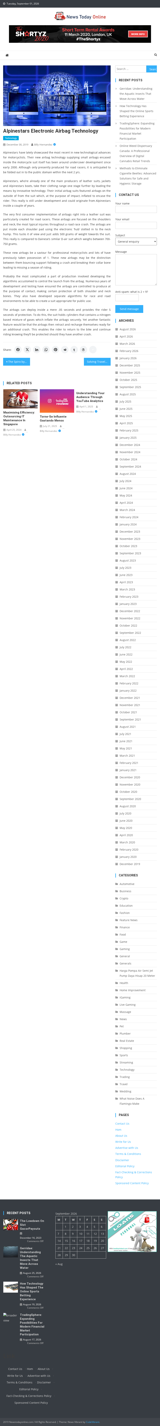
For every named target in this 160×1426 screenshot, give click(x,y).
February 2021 (129, 763)
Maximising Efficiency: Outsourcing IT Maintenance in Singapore (19, 418)
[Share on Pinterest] (55, 349)
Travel (124, 1084)
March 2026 (127, 344)
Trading (125, 1077)
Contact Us (122, 1123)
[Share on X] (27, 349)
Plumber (125, 1033)
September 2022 (130, 633)
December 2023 (130, 531)
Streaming (126, 1062)
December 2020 (130, 777)
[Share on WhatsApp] (46, 349)
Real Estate (127, 1041)
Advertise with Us (126, 1148)
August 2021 (128, 727)
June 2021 (126, 741)
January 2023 (128, 604)
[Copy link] (93, 349)
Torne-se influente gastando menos (53, 418)
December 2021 (130, 698)
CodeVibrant (92, 1422)
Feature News (129, 920)
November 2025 (130, 372)
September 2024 (130, 466)
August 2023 (128, 560)
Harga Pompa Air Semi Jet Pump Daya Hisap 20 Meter (137, 973)
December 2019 (130, 864)
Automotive (127, 884)
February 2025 (129, 430)
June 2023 (126, 575)
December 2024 (130, 445)
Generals (125, 963)
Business (125, 891)
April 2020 (126, 835)
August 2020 (128, 806)
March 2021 (127, 755)
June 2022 (126, 654)
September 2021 (130, 719)
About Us (121, 1136)
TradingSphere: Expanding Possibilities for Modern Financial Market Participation (137, 130)
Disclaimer (122, 1160)
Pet (122, 1026)
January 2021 (128, 770)
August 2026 (128, 329)
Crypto (124, 898)
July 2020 (125, 813)
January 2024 (128, 524)
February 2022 (129, 683)
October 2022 (128, 625)
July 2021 (125, 734)
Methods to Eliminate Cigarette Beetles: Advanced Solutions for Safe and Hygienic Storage (138, 175)
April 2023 (126, 582)
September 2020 (130, 799)
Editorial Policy (124, 1166)
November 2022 (130, 618)
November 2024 (130, 452)
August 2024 (128, 474)
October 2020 (128, 792)
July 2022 (125, 647)
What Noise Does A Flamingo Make (132, 1101)
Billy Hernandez (43, 144)
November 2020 (130, 784)
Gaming (125, 949)
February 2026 (129, 351)
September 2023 (130, 553)
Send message (129, 309)
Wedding (125, 1091)
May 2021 (126, 748)
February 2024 (129, 517)
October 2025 (128, 380)
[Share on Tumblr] (74, 349)
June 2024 (126, 488)
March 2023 (127, 589)
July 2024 (125, 481)
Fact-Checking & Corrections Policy (28, 1396)
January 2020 (128, 857)
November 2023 (130, 539)
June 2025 (126, 409)
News (123, 1019)
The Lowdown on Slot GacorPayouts (32, 1224)
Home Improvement (133, 990)
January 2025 (128, 437)
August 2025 (128, 394)
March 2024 (127, 510)
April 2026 (126, 336)
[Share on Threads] (83, 349)
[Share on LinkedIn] (36, 349)
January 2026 (128, 358)
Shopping (126, 1048)
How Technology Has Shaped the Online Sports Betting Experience (136, 111)
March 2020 (127, 842)
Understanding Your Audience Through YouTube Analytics (90, 397)
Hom (118, 1129)
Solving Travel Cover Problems (99, 361)
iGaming (125, 997)
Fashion (125, 913)
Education (126, 905)
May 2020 (126, 828)
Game (123, 942)
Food (123, 934)
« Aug (59, 1264)
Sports (124, 1055)
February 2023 (129, 596)
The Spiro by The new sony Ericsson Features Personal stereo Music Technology (19, 361)
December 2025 (130, 365)
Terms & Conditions (128, 1154)
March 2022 (127, 676)
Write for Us (123, 1142)
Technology (11, 138)
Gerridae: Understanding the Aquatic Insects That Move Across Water (136, 94)
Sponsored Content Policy (132, 1183)
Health (124, 983)
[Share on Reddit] (64, 349)
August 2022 (128, 640)
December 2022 (130, 611)
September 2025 (130, 387)
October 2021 (128, 712)
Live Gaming (128, 1004)
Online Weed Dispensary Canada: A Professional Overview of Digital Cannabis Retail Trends (136, 153)
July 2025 (125, 401)
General (125, 956)
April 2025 (126, 423)
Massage (125, 1012)
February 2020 (129, 849)
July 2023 (125, 568)
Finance (125, 927)
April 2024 (126, 503)
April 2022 (126, 669)
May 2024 (126, 495)
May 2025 (126, 416)
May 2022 (126, 661)
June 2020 (126, 820)
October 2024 (128, 459)
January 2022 (128, 690)
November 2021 (130, 705)
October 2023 (128, 546)
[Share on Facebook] (18, 349)
